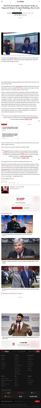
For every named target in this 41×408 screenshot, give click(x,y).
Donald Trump (17, 361)
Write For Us (16, 385)
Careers (16, 382)
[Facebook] (22, 351)
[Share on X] (15, 15)
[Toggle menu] (2, 1)
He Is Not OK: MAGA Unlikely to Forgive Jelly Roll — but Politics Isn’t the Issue (17, 234)
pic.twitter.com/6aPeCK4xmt (26, 156)
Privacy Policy (9, 404)
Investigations (3, 363)
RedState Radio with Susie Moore (6, 380)
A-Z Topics (17, 355)
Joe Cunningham (30, 363)
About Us (16, 378)
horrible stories (13, 57)
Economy (16, 363)
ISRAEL (6, 182)
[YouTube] (24, 351)
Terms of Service (3, 404)
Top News (2, 357)
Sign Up (37, 401)
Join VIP (38, 351)
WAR (17, 182)
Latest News (3, 359)
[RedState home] (5, 351)
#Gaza (5, 152)
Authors (2, 368)
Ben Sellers (4, 235)
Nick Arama (9, 13)
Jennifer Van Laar (30, 359)
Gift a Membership (31, 380)
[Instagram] (20, 351)
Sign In (30, 351)
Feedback (13, 404)
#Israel (5, 151)
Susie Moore (30, 361)
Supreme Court (17, 372)
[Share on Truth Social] (17, 15)
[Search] (39, 1)
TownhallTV (3, 366)
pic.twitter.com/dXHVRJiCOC (31, 117)
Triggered (2, 382)
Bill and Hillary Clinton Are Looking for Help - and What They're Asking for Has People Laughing (20, 289)
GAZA (2, 182)
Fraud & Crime (17, 368)
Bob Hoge (29, 368)
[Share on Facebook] (19, 15)
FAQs (34, 351)
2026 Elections (17, 357)
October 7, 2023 (28, 119)
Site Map (24, 404)
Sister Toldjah (30, 370)
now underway (18, 86)
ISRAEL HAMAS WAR (11, 182)
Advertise (16, 380)
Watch (2, 361)
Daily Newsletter (30, 382)
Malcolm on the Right (4, 378)
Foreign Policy (17, 366)
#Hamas (22, 152)
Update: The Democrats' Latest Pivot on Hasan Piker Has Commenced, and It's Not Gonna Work (20, 338)
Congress (16, 359)
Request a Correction (19, 404)
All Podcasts (3, 385)
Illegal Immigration (18, 370)
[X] (18, 351)
